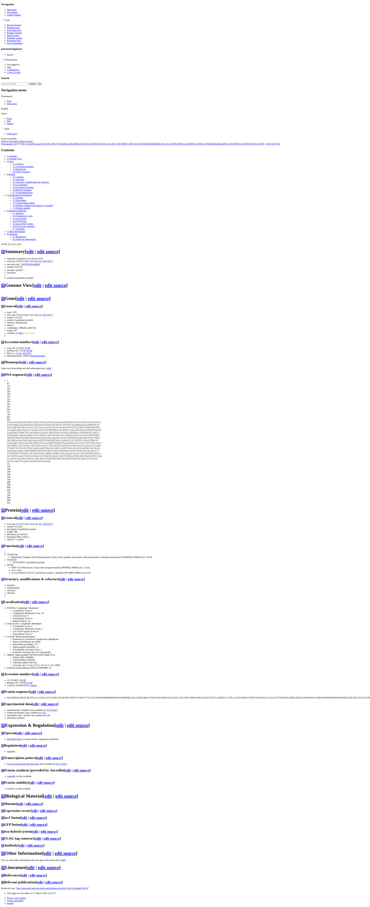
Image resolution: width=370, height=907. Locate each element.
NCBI (27, 348)
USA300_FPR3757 (50, 144)
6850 (96, 144)
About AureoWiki (15, 900)
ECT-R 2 (108, 144)
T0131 (239, 144)
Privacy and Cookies (16, 898)
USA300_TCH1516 (265, 144)
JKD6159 (159, 144)
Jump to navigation (9, 141)
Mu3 (216, 144)
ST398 (233, 144)
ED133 (115, 144)
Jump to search (26, 141)
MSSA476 (204, 144)
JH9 (144, 144)
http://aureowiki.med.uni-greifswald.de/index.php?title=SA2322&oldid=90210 (52, 888)
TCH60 (246, 144)
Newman (37, 144)
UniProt (33, 685)
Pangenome (6, 144)
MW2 (211, 144)
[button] (3, 20)
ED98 (121, 144)
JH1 (140, 144)
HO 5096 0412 (131, 144)
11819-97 (89, 144)
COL (14, 144)
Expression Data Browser (23, 764)
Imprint (10, 903)
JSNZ (62, 144)
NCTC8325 (27, 144)
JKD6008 (150, 144)
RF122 (227, 144)
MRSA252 (183, 144)
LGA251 (168, 144)
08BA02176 (79, 144)
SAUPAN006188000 (30, 264)
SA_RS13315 (45, 261)
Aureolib (11, 776)
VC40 (277, 144)
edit (30, 251)
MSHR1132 (193, 144)
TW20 (253, 144)
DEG (21, 333)
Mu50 (221, 144)
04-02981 (69, 144)
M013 (175, 144)
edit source (47, 251)
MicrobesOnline (37, 356)
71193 (101, 144)
